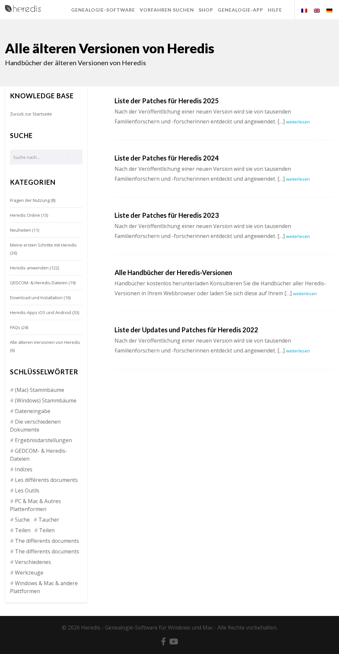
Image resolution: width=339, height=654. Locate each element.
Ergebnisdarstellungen (43, 440)
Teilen (22, 530)
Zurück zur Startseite (31, 114)
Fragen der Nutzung (30, 200)
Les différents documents (46, 480)
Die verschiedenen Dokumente (35, 425)
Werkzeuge (29, 572)
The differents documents (47, 540)
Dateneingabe (32, 411)
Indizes (23, 469)
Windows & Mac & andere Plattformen (44, 587)
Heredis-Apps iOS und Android (40, 312)
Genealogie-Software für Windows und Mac (159, 627)
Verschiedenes (33, 562)
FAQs (15, 327)
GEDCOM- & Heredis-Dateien (39, 283)
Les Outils (27, 490)
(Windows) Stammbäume (45, 400)
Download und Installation (36, 298)
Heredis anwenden (29, 268)
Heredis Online (25, 215)
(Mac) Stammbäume (39, 390)
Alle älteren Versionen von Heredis (45, 342)
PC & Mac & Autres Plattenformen (35, 505)
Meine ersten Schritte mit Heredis (43, 245)
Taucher (48, 519)
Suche (22, 519)
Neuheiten (20, 230)
